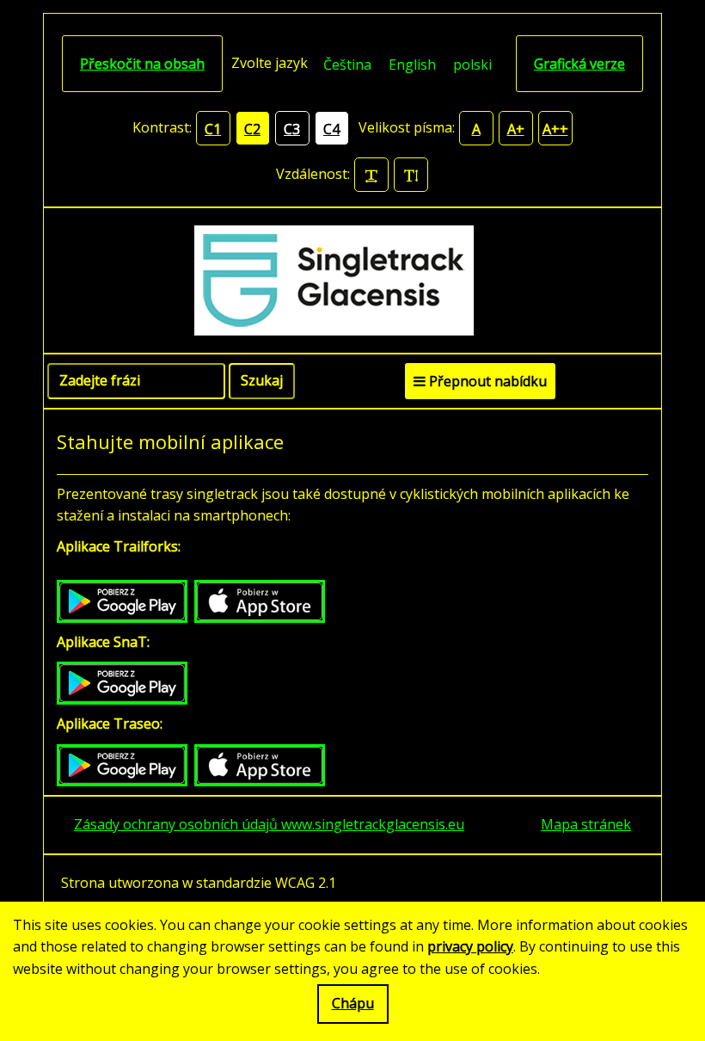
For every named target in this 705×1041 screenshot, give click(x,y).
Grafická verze (579, 63)
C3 (292, 129)
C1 (213, 129)
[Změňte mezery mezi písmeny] (371, 174)
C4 (331, 129)
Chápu (353, 1003)
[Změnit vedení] (411, 174)
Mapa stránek (586, 824)
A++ (555, 129)
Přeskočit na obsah (142, 63)
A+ (515, 129)
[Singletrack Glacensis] (353, 280)
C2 (252, 129)
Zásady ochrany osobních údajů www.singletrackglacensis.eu (269, 824)
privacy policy (470, 946)
